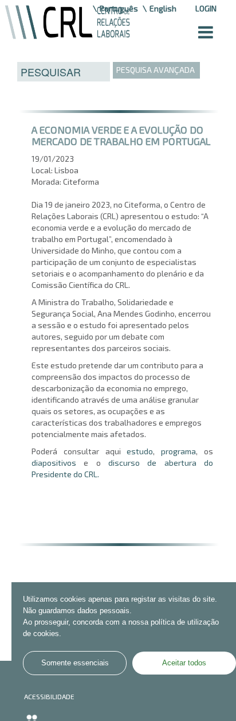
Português (119, 8)
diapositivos (54, 462)
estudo (140, 451)
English (163, 8)
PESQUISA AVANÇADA (155, 70)
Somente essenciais (75, 663)
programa (178, 451)
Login (206, 8)
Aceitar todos (184, 663)
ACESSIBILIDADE (49, 696)
